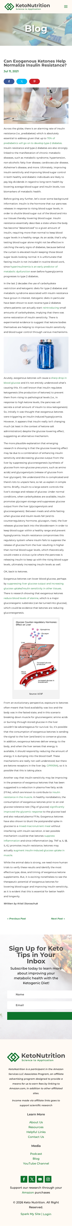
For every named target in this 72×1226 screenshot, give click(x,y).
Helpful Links (36, 1132)
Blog (36, 1158)
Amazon (28, 1192)
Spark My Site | (32, 1214)
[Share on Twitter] (21, 81)
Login (47, 1214)
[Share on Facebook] (9, 81)
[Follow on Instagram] (48, 1179)
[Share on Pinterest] (34, 81)
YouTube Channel (36, 1163)
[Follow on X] (32, 1179)
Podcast (36, 1153)
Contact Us (36, 1137)
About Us (36, 1122)
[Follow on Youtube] (40, 1179)
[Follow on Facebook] (24, 1179)
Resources (36, 1127)
